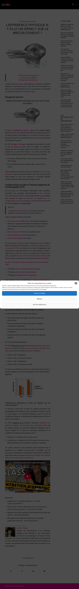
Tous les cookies (39, 293)
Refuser (39, 299)
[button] (76, 283)
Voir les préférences (39, 304)
